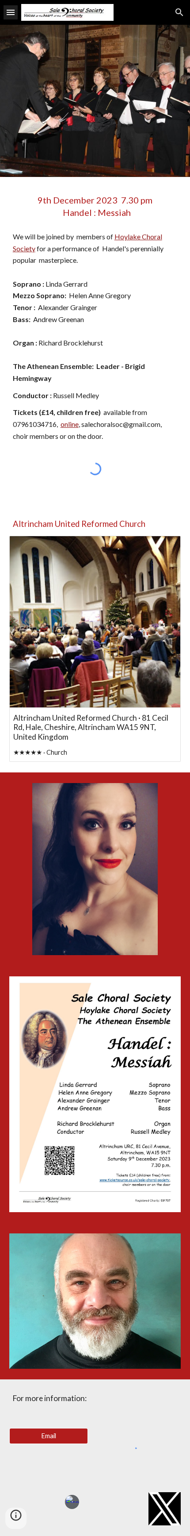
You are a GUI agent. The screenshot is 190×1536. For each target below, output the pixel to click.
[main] (95, 206)
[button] (10, 12)
